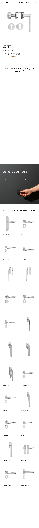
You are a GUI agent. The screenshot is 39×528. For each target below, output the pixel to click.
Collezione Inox (5, 42)
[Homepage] (5, 2)
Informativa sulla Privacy (26, 182)
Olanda (9, 42)
